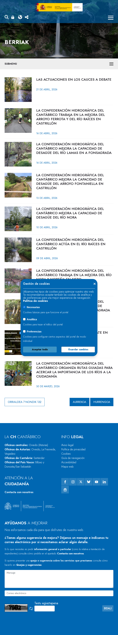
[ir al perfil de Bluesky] (88, 482)
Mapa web (67, 467)
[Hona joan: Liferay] (59, 7)
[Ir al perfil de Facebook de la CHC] (65, 482)
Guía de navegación (73, 458)
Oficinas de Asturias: (30, 451)
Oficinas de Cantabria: (25, 458)
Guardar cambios (78, 349)
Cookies (66, 454)
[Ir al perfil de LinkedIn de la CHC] (104, 482)
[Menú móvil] (110, 18)
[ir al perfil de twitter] (81, 482)
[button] (7, 17)
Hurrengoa (101, 402)
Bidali (108, 608)
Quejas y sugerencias (29, 565)
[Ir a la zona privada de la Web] (13, 17)
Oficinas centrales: (26, 445)
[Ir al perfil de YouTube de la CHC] (96, 482)
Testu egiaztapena (46, 603)
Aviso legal (67, 445)
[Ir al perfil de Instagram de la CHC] (73, 482)
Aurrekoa (79, 402)
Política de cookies (35, 301)
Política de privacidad (73, 449)
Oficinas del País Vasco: (24, 464)
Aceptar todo (40, 349)
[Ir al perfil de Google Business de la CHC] (65, 489)
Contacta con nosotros (19, 492)
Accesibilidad (68, 462)
